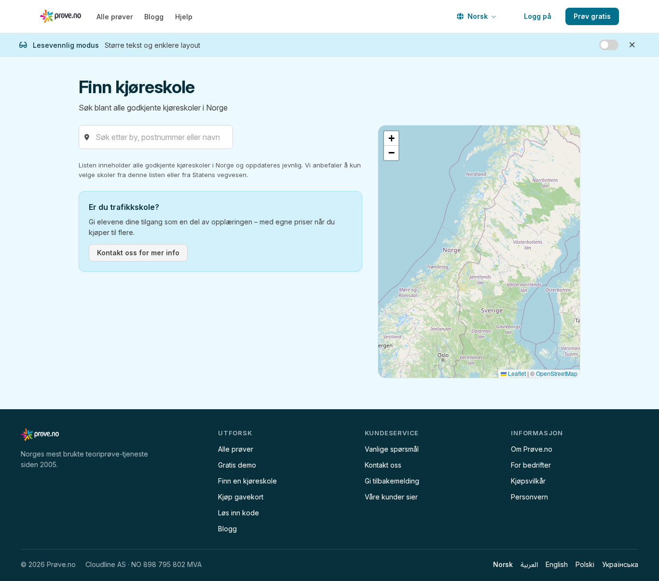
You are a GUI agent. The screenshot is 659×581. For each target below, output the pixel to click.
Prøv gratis (592, 16)
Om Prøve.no (531, 449)
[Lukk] (632, 45)
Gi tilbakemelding (392, 481)
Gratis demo (237, 465)
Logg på (537, 16)
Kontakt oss (383, 465)
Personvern (529, 497)
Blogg (154, 17)
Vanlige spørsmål (392, 449)
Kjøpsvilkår (528, 481)
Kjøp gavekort (240, 497)
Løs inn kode (238, 513)
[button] (391, 138)
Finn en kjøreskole (247, 481)
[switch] (608, 45)
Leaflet (516, 373)
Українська (620, 564)
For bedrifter (531, 465)
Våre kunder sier (391, 497)
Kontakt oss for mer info (138, 253)
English (557, 564)
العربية (529, 564)
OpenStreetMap (556, 373)
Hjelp (183, 17)
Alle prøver (114, 17)
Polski (585, 564)
